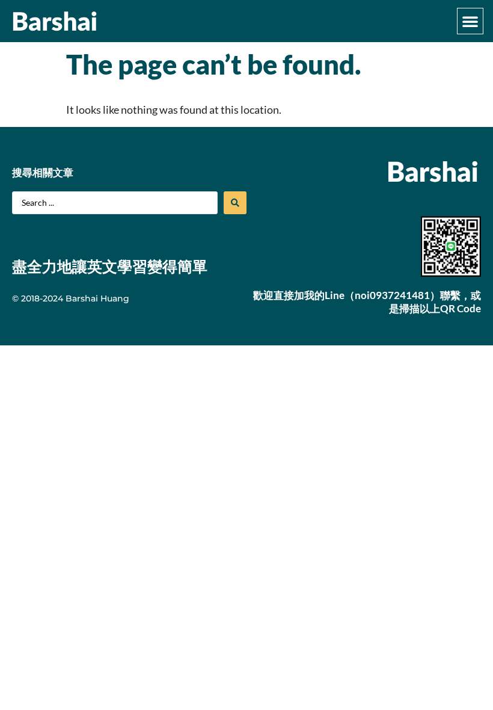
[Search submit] (235, 202)
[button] (470, 21)
